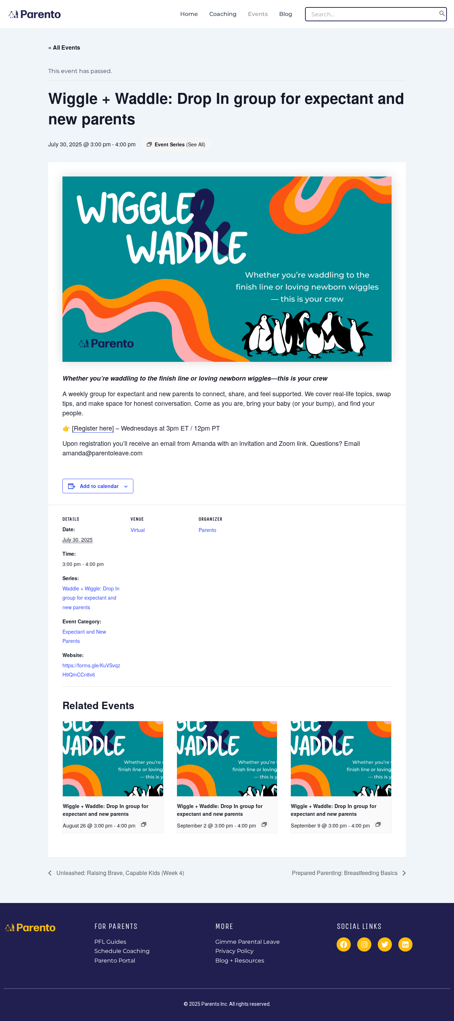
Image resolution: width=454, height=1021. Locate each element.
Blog (285, 14)
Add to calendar (99, 485)
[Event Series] (143, 824)
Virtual (138, 529)
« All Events (64, 47)
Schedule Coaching (122, 951)
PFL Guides (110, 941)
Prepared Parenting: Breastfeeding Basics (345, 873)
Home (189, 14)
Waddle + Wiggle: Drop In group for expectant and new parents (91, 598)
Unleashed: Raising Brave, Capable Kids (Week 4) (119, 873)
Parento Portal (114, 960)
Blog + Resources (239, 960)
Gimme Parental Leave (247, 941)
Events (258, 14)
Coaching (223, 14)
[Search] (442, 14)
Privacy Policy (234, 951)
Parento (207, 529)
